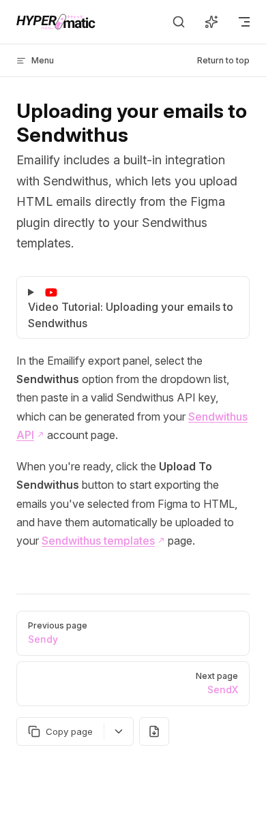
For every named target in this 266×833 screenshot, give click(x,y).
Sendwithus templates (98, 540)
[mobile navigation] (244, 22)
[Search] (178, 22)
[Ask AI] (211, 22)
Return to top (223, 60)
